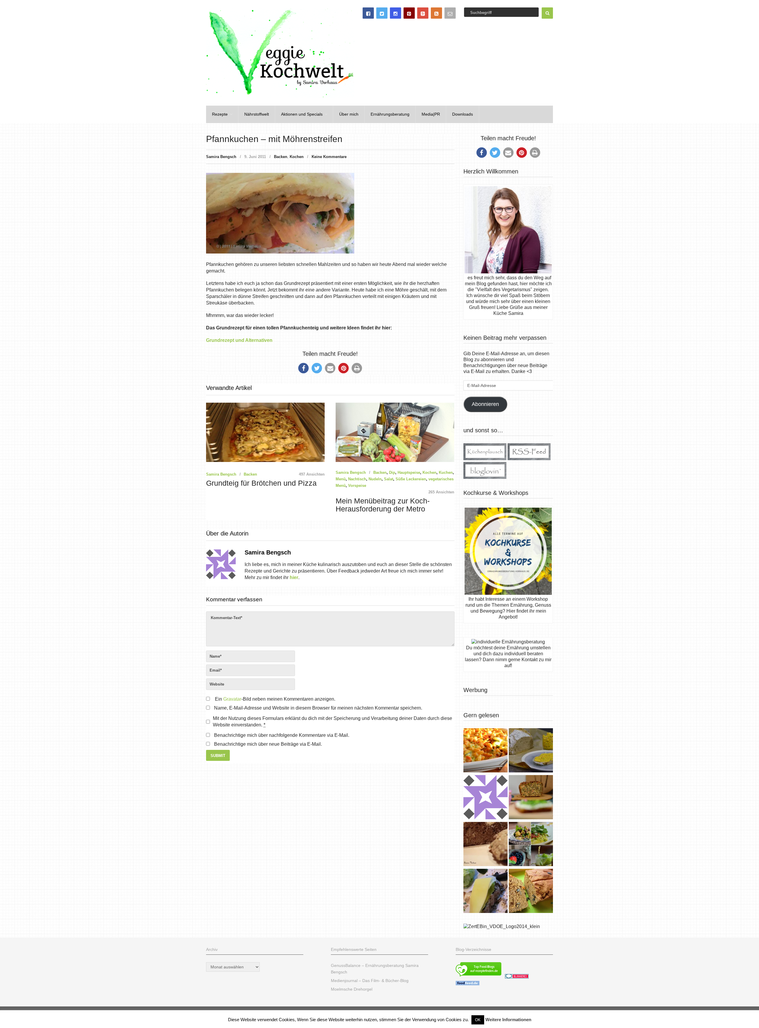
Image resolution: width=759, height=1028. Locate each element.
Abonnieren (485, 404)
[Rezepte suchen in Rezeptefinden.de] (478, 977)
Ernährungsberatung (390, 114)
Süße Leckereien (411, 479)
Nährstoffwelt (256, 114)
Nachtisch (357, 479)
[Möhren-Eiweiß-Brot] (531, 798)
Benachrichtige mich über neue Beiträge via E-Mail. (268, 744)
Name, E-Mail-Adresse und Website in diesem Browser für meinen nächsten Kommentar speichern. (318, 707)
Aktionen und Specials (302, 114)
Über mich (348, 114)
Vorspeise (357, 485)
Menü (341, 479)
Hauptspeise (409, 472)
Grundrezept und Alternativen (239, 340)
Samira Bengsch (221, 156)
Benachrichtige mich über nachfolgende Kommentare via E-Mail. (281, 735)
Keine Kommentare (329, 156)
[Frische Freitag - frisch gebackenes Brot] (485, 891)
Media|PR (431, 114)
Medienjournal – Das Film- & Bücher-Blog (370, 980)
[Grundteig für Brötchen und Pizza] (485, 798)
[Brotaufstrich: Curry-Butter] (531, 751)
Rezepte (220, 114)
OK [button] (478, 1020)
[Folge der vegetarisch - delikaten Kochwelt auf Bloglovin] (484, 477)
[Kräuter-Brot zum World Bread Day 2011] (485, 845)
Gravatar (232, 699)
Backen (280, 156)
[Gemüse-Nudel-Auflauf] (485, 751)
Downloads (462, 114)
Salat (388, 479)
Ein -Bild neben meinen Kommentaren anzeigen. (275, 699)
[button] (303, 368)
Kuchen (446, 472)
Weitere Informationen (508, 1019)
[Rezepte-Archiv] (531, 845)
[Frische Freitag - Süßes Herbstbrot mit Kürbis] (531, 891)
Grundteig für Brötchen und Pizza (261, 483)
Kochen (297, 156)
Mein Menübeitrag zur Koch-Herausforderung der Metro (383, 505)
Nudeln (375, 479)
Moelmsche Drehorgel (351, 989)
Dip (392, 472)
